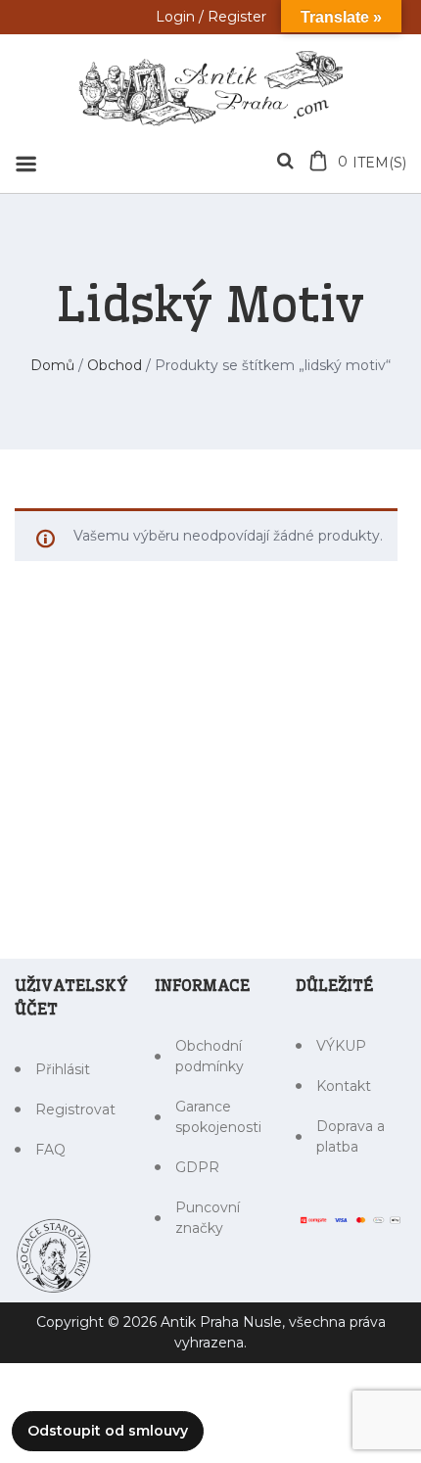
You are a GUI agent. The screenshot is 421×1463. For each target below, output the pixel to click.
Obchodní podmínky (209, 1056)
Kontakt (343, 1086)
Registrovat (75, 1109)
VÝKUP (341, 1046)
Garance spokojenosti (218, 1117)
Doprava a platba (350, 1136)
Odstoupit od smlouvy (107, 1430)
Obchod (114, 365)
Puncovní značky (207, 1218)
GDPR (197, 1167)
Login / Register (211, 17)
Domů (52, 365)
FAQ (50, 1149)
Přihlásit (62, 1069)
